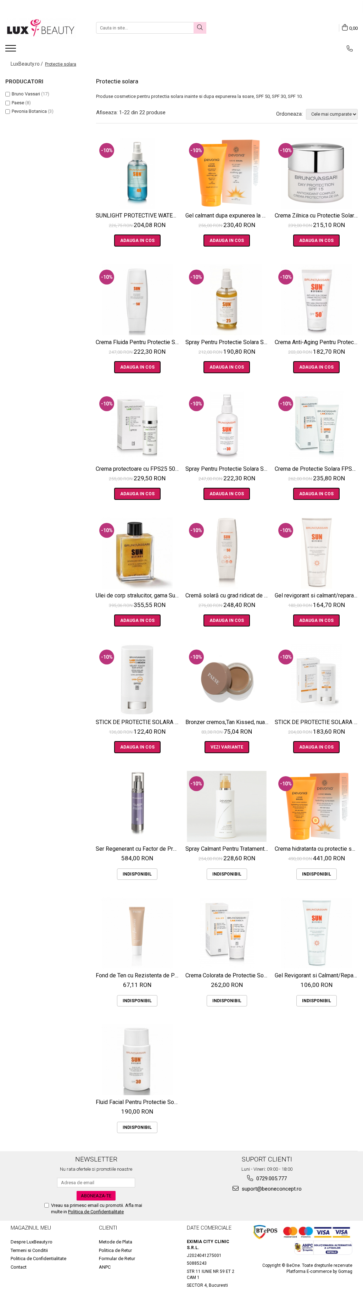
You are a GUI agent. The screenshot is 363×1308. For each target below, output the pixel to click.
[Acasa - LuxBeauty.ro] (40, 28)
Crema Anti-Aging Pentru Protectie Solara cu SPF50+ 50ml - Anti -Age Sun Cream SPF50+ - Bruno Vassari (317, 342)
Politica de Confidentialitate (96, 1211)
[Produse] (11, 50)
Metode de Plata (115, 1241)
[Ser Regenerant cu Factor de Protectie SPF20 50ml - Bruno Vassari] (137, 806)
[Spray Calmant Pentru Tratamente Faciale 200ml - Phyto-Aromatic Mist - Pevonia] (227, 806)
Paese (18, 102)
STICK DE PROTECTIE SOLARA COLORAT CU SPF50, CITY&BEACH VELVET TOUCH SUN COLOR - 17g (317, 722)
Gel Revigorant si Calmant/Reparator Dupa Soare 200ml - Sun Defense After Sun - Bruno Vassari (317, 975)
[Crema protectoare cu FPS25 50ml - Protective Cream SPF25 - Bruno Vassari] (137, 426)
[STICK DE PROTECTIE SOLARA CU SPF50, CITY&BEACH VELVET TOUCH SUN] (137, 679)
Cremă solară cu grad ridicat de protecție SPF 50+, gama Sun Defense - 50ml (227, 595)
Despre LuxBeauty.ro (31, 1241)
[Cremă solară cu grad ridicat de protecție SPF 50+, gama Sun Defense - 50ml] (227, 553)
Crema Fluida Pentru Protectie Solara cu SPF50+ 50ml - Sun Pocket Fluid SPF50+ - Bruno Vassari (138, 342)
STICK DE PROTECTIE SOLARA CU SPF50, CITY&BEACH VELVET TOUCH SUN (138, 722)
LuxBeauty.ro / (27, 64)
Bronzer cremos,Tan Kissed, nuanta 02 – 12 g (227, 722)
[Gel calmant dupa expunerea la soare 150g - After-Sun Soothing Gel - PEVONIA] (227, 173)
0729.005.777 (271, 1178)
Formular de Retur (117, 1258)
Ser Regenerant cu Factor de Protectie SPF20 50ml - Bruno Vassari (138, 848)
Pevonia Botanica (29, 111)
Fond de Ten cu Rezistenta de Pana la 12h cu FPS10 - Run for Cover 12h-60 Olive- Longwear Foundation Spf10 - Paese (138, 975)
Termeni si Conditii (29, 1250)
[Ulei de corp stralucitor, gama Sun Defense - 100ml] (137, 553)
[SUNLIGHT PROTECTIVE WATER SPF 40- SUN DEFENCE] (137, 173)
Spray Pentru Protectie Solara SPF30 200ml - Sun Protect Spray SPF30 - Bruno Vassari (227, 468)
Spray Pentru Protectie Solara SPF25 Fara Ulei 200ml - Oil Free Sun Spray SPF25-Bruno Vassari (227, 342)
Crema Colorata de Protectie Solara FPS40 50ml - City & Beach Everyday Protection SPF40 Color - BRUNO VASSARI (227, 975)
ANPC (105, 1267)
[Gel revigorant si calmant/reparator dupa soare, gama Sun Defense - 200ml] (316, 553)
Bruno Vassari (26, 93)
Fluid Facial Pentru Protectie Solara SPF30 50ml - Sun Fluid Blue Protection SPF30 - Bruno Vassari (138, 1102)
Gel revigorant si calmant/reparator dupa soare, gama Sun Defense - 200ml (317, 595)
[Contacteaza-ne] (350, 49)
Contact (19, 1267)
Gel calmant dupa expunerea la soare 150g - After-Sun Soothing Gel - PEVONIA (227, 215)
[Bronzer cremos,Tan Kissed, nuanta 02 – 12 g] (227, 679)
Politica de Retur (115, 1250)
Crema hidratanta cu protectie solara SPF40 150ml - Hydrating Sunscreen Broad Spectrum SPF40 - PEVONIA (317, 848)
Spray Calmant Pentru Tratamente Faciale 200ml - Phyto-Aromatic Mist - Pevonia (227, 848)
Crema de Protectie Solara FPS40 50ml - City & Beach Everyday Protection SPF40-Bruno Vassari (317, 468)
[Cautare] (200, 28)
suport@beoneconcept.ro (271, 1189)
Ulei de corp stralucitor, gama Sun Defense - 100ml (138, 595)
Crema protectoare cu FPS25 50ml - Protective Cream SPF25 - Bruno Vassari (138, 468)
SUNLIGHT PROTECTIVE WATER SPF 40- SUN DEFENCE (138, 215)
